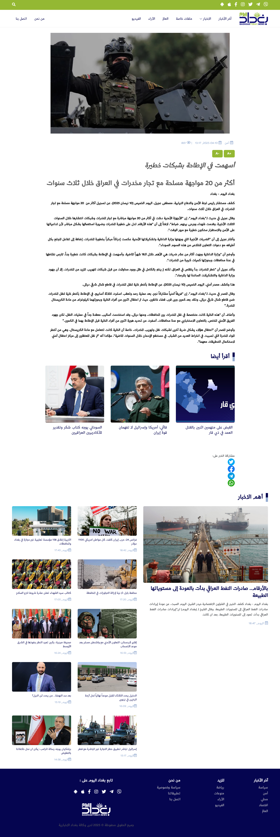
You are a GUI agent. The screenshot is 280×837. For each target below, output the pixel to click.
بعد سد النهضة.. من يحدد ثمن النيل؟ (51, 695)
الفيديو (136, 19)
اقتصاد (263, 805)
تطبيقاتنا (174, 793)
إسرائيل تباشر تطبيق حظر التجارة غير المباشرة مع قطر (107, 749)
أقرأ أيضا (220, 356)
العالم (165, 19)
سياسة (263, 787)
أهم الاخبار (250, 496)
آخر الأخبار (225, 19)
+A (229, 153)
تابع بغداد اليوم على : (96, 780)
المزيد (220, 780)
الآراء (151, 19)
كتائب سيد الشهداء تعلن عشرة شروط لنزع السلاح (43, 593)
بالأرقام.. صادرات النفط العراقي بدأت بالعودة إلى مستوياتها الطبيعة (209, 591)
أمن (265, 793)
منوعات (219, 793)
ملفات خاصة (184, 19)
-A (217, 153)
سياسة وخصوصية (168, 787)
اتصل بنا (21, 19)
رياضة (220, 787)
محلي (264, 799)
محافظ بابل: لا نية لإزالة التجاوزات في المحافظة (111, 593)
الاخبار (206, 19)
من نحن (39, 19)
